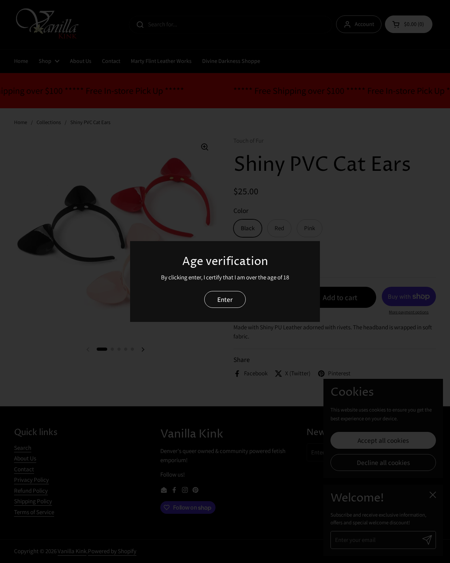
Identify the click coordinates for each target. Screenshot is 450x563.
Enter (225, 299)
